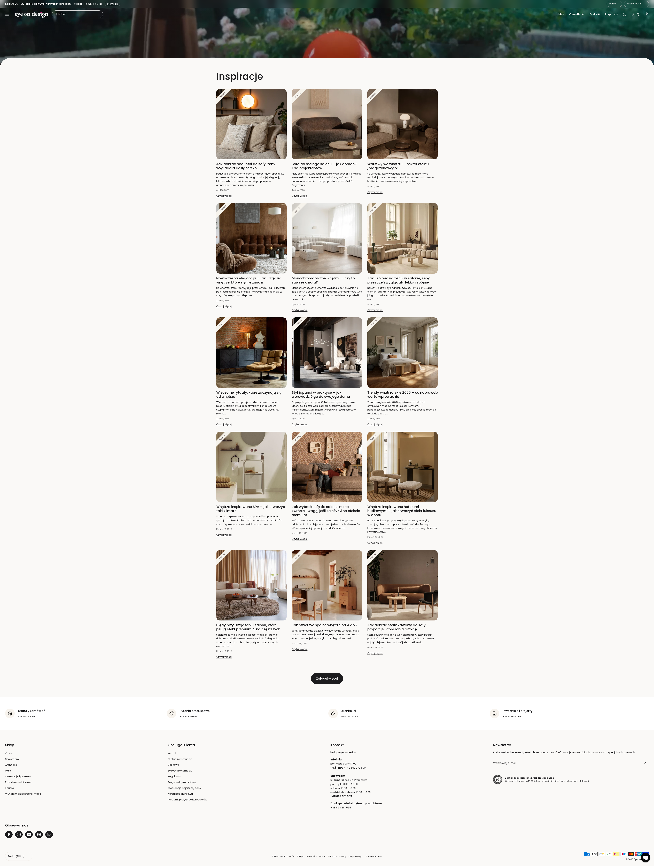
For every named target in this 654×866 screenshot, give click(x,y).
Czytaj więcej (224, 196)
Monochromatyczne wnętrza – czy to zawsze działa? (323, 280)
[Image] (327, 34)
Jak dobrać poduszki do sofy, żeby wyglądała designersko (245, 166)
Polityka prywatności (307, 856)
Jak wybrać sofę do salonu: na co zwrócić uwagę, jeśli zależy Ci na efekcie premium (326, 510)
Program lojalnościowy (182, 782)
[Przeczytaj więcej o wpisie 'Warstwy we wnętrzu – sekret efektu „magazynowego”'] (402, 124)
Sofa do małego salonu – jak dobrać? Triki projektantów (324, 166)
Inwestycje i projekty (18, 776)
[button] (7, 14)
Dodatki (594, 14)
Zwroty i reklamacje (180, 770)
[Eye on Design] (31, 15)
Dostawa (173, 765)
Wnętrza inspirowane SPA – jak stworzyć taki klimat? (250, 508)
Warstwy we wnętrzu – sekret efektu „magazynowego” (398, 166)
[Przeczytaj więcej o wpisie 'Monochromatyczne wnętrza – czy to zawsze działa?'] (327, 238)
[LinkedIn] (49, 834)
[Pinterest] (39, 834)
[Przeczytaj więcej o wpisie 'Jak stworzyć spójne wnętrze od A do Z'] (327, 585)
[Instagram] (19, 834)
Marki (8, 770)
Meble (560, 14)
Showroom (12, 759)
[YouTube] (29, 834)
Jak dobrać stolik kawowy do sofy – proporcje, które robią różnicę (398, 627)
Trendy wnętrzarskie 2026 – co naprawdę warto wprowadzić (402, 394)
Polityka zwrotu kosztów (283, 856)
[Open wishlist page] (632, 14)
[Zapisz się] (645, 763)
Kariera (9, 788)
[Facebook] (9, 834)
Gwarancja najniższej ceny (184, 788)
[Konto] (624, 14)
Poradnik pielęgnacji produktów (187, 799)
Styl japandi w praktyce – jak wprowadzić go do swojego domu (321, 394)
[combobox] (614, 4)
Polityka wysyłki (355, 856)
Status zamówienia (180, 759)
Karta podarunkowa (180, 794)
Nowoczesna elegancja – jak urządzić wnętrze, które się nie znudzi (248, 280)
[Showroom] (639, 14)
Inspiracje (611, 14)
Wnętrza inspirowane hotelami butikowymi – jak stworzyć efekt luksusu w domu (401, 510)
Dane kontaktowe (374, 856)
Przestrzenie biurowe (18, 782)
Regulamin (174, 776)
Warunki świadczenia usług (332, 856)
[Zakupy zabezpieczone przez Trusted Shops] (497, 779)
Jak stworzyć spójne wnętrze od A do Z (324, 625)
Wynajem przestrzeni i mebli (23, 794)
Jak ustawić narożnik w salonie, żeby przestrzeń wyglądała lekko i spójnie (398, 280)
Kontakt (173, 753)
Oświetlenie (576, 14)
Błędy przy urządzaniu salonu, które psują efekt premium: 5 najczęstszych (248, 627)
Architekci (11, 765)
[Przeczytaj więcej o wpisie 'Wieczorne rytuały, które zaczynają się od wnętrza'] (251, 352)
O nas (8, 753)
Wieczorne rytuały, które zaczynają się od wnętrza (249, 394)
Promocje (112, 3)
